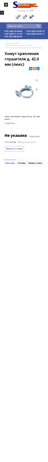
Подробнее (10, 123)
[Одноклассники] (34, 68)
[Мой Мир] (38, 68)
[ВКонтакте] (30, 68)
